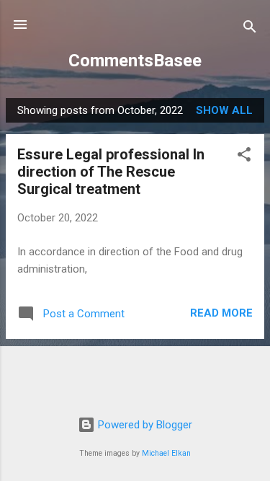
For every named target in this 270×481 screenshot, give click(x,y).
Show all (224, 110)
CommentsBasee (135, 60)
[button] (244, 157)
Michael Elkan (166, 453)
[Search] (249, 29)
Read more (221, 312)
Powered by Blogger (143, 424)
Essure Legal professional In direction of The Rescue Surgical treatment (110, 172)
